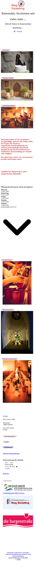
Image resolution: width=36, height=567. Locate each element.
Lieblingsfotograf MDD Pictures (13, 493)
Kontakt (25, 552)
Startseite (10, 552)
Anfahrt (24, 554)
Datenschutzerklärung (12, 554)
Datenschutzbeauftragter (11, 453)
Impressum (18, 552)
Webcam (6, 473)
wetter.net (8, 468)
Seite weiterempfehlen (21, 555)
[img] (18, 5)
